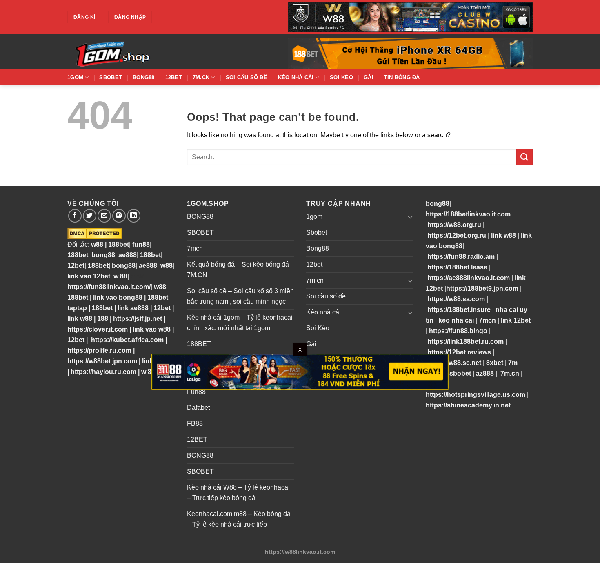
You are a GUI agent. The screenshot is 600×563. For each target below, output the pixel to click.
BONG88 (200, 216)
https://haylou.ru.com (103, 371)
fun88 (141, 244)
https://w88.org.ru (454, 224)
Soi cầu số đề (246, 77)
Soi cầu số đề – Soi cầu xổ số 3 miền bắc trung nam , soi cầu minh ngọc (240, 296)
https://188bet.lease (457, 267)
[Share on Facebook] (75, 216)
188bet (118, 244)
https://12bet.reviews (459, 352)
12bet (173, 77)
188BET (199, 343)
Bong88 (144, 77)
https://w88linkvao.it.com (300, 551)
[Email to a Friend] (104, 216)
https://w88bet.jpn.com (102, 361)
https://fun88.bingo (458, 330)
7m (513, 362)
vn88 (136, 276)
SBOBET (200, 232)
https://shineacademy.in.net (468, 405)
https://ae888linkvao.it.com (468, 277)
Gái (368, 77)
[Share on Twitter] (89, 216)
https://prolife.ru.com (99, 350)
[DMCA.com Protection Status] (94, 233)
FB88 (195, 423)
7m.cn (201, 77)
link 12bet (516, 320)
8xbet (494, 362)
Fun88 (196, 391)
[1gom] (140, 51)
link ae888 (133, 308)
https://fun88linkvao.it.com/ (109, 286)
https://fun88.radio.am (461, 256)
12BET (197, 439)
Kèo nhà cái (296, 77)
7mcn (195, 248)
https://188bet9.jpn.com (482, 288)
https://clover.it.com (97, 329)
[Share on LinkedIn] (133, 216)
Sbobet (110, 77)
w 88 (120, 276)
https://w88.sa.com (456, 299)
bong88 (103, 254)
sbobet (460, 373)
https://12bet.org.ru (456, 235)
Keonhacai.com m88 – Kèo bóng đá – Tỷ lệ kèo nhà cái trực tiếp (239, 519)
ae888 (127, 254)
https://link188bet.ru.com (465, 341)
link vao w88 (152, 329)
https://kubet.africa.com (127, 339)
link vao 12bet (88, 276)
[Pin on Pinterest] (119, 216)
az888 (485, 373)
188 (102, 318)
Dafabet (198, 407)
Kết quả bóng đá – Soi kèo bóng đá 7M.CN (238, 269)
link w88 (79, 318)
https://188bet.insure (459, 309)
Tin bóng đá (402, 77)
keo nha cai (456, 320)
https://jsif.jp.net (137, 318)
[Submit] (524, 157)
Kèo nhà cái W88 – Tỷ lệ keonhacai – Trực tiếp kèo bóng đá (238, 492)
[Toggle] (410, 217)
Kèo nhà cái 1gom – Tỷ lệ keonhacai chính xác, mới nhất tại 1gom (240, 323)
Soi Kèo (341, 77)
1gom (75, 77)
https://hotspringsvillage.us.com (475, 394)
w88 (96, 244)
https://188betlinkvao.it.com (468, 214)
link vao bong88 (117, 297)
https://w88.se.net (454, 362)
